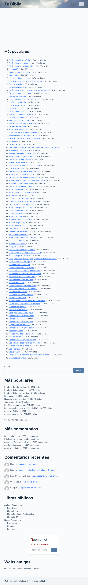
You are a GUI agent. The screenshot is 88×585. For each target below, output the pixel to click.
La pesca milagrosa (17, 126)
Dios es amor (14, 144)
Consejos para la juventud (20, 93)
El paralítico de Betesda (19, 325)
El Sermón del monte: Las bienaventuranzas (28, 180)
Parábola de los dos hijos (20, 261)
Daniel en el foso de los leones (22, 201)
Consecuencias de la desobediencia (24, 177)
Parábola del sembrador (19, 189)
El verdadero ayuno (17, 358)
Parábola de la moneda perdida (22, 156)
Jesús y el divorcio (17, 240)
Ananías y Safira (16, 331)
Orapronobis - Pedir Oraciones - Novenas (22, 569)
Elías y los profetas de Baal (21, 255)
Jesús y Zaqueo (16, 352)
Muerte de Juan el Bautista (20, 174)
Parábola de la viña (17, 319)
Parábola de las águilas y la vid (22, 340)
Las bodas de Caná (17, 96)
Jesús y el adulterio (17, 102)
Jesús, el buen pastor (18, 310)
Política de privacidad (36, 581)
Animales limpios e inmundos (21, 135)
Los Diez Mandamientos (19, 78)
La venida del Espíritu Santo (21, 294)
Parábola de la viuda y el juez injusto (25, 252)
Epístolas (11, 529)
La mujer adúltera (16, 117)
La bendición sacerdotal (19, 265)
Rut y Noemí (14, 246)
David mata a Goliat (17, 111)
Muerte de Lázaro (16, 283)
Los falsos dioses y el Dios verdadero (25, 343)
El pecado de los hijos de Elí (21, 219)
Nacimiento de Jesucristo (20, 72)
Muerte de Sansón (17, 216)
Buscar (7, 366)
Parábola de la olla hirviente (21, 322)
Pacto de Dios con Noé (19, 225)
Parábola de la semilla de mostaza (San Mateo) (29, 90)
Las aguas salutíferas (28, 464)
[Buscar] (75, 4)
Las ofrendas (14, 349)
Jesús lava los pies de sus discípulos (25, 165)
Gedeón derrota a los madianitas (23, 289)
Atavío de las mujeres (18, 162)
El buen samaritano (17, 243)
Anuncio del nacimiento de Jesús (23, 231)
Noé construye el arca (18, 234)
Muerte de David (16, 337)
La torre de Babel (16, 213)
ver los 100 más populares (15, 420)
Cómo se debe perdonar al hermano (24, 304)
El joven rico (14, 195)
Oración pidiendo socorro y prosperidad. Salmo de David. (34, 147)
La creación (14, 69)
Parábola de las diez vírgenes (21, 192)
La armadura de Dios (18, 292)
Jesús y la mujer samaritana (21, 114)
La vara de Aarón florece (19, 198)
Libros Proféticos (14, 517)
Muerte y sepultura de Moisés (22, 207)
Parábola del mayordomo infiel (22, 285)
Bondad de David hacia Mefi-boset (24, 237)
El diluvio (13, 141)
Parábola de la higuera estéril (21, 328)
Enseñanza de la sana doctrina (22, 276)
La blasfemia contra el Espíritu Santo (25, 274)
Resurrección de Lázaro (19, 120)
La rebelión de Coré (17, 298)
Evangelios (12, 523)
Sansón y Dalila (15, 84)
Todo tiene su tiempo (18, 129)
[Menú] (81, 4)
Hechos (10, 526)
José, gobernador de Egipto (21, 313)
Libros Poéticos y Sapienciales (20, 514)
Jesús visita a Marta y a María (22, 249)
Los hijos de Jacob (17, 105)
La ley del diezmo (16, 108)
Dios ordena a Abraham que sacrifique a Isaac (29, 355)
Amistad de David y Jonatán (21, 153)
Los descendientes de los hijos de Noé (25, 81)
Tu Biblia (12, 3)
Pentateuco (12, 508)
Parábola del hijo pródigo (20, 60)
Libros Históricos (14, 511)
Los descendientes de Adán (21, 280)
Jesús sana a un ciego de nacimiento (25, 186)
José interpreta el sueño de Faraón (24, 132)
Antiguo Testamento (13, 505)
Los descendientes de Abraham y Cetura (36, 470)
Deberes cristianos (17, 228)
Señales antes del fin (18, 87)
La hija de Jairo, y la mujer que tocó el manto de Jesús (32, 258)
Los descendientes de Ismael (45, 476)
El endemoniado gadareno (20, 183)
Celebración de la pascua (20, 346)
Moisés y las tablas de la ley (21, 334)
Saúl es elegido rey (17, 222)
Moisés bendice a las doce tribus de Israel (27, 301)
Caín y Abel (14, 75)
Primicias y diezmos (17, 150)
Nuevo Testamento (12, 520)
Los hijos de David (17, 168)
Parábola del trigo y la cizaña (21, 267)
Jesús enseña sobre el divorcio (22, 123)
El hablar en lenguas (17, 307)
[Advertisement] (44, 25)
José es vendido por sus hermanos (24, 99)
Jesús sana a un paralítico (20, 159)
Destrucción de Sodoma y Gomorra (24, 138)
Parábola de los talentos (19, 63)
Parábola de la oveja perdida (21, 66)
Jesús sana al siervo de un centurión (24, 270)
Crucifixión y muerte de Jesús (22, 204)
